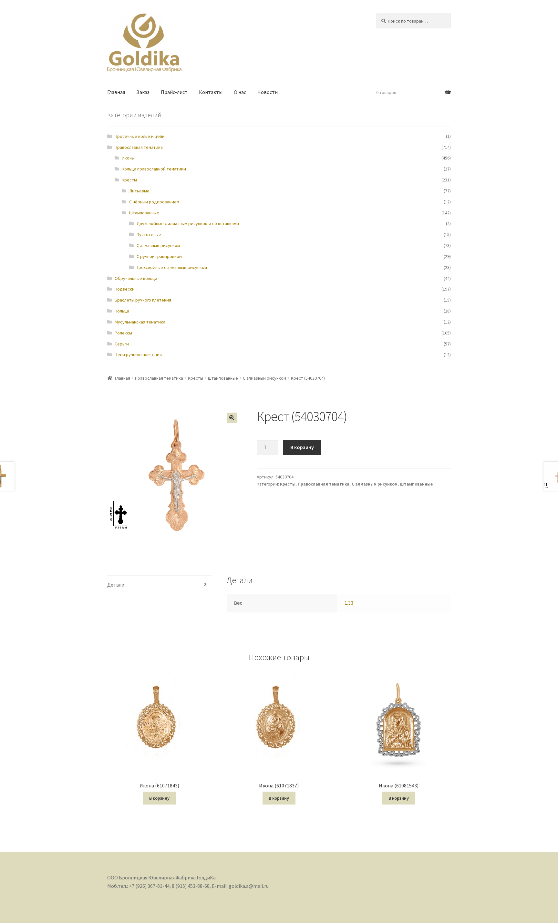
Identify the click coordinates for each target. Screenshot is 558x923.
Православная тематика (139, 147)
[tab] (159, 585)
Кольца (122, 311)
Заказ (143, 92)
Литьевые (139, 191)
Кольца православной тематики (154, 169)
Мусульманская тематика (140, 322)
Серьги (122, 344)
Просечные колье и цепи (140, 136)
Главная (116, 92)
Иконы (128, 158)
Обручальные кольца (136, 278)
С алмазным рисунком (158, 245)
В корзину (302, 447)
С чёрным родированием (154, 202)
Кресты (129, 180)
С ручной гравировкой (159, 256)
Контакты (210, 92)
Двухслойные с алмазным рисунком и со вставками (188, 223)
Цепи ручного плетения (138, 354)
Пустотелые (149, 234)
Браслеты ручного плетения (143, 300)
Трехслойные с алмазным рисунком (172, 267)
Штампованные (144, 213)
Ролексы (123, 333)
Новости (267, 92)
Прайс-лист (174, 92)
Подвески (125, 289)
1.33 (349, 603)
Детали (115, 584)
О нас (240, 92)
